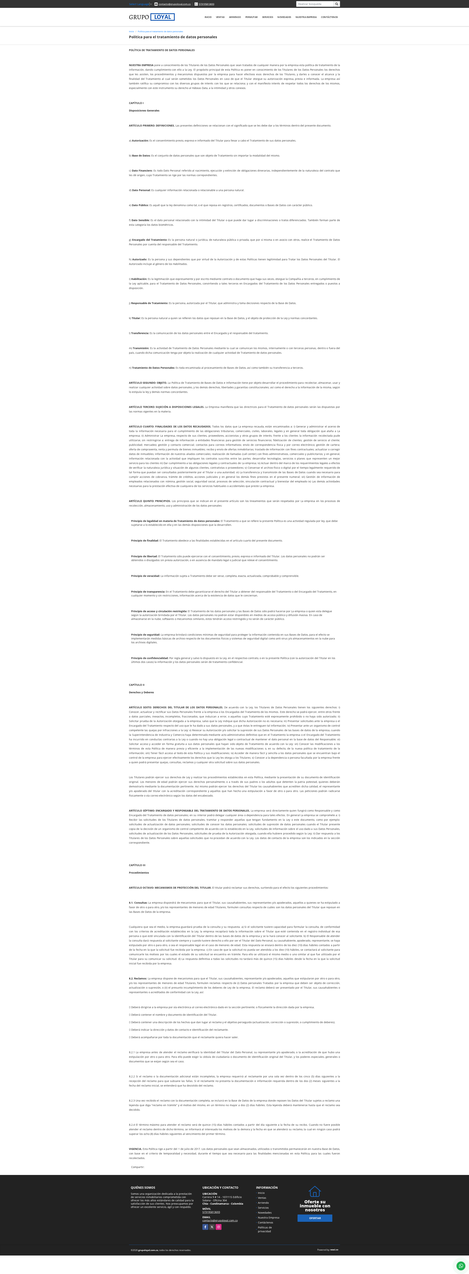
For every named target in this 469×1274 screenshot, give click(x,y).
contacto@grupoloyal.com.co (175, 4)
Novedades (284, 17)
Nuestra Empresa (306, 17)
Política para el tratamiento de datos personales (160, 31)
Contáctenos (329, 17)
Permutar (251, 17)
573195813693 (206, 4)
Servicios (267, 17)
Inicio (208, 17)
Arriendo (235, 17)
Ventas (220, 17)
